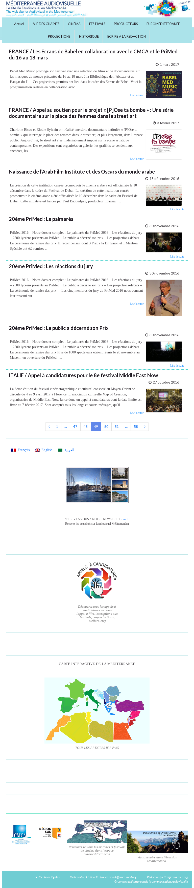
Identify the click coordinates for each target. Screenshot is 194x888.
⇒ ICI (127, 519)
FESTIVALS (97, 24)
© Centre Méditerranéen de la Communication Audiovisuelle (151, 881)
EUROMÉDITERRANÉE (163, 24)
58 (136, 426)
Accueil (19, 24)
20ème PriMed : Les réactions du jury (51, 266)
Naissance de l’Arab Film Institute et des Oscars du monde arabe (82, 171)
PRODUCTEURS (126, 24)
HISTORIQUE (89, 36)
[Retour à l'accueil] (97, 8)
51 (117, 426)
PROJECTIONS (59, 36)
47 (75, 426)
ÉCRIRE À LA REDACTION (126, 36)
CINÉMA (74, 24)
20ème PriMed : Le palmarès (41, 219)
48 (86, 426)
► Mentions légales (47, 877)
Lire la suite (137, 95)
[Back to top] (182, 876)
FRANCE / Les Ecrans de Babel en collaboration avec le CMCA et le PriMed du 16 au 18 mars (93, 54)
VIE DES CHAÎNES (46, 24)
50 (106, 426)
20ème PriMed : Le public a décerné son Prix (59, 328)
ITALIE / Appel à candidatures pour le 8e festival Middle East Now (83, 375)
